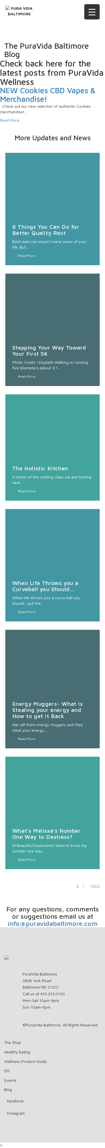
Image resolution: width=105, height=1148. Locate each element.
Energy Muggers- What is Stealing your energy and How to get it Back (47, 709)
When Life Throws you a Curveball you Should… (45, 586)
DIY (7, 1070)
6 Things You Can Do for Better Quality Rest (45, 229)
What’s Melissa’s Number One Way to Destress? (46, 833)
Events (10, 1080)
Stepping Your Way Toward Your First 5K (49, 350)
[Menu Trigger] (92, 11)
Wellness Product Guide (25, 1061)
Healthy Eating (17, 1051)
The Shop (12, 1042)
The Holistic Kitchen (40, 468)
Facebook (15, 1100)
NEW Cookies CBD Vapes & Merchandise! (47, 95)
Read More (9, 120)
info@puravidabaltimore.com (53, 923)
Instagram (16, 1113)
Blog (8, 1089)
